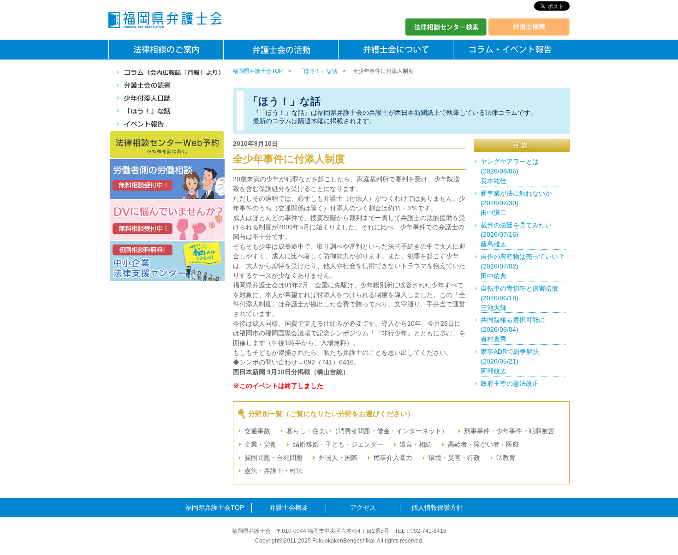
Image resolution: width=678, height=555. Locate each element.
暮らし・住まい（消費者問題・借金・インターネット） (367, 431)
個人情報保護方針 (437, 507)
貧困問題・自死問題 (273, 457)
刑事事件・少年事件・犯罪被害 (509, 431)
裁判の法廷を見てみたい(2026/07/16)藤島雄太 (516, 234)
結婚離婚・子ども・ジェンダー (338, 444)
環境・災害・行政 (454, 457)
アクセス (363, 507)
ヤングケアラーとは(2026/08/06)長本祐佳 (510, 171)
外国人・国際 (338, 457)
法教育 (506, 457)
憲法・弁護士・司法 (273, 470)
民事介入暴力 (393, 457)
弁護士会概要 (288, 507)
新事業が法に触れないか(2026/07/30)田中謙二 (516, 203)
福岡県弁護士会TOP (258, 71)
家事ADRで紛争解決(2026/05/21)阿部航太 (510, 361)
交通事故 (257, 431)
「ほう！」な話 (317, 71)
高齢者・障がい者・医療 (483, 444)
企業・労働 (260, 444)
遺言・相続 (415, 444)
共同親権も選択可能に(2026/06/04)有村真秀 (513, 329)
